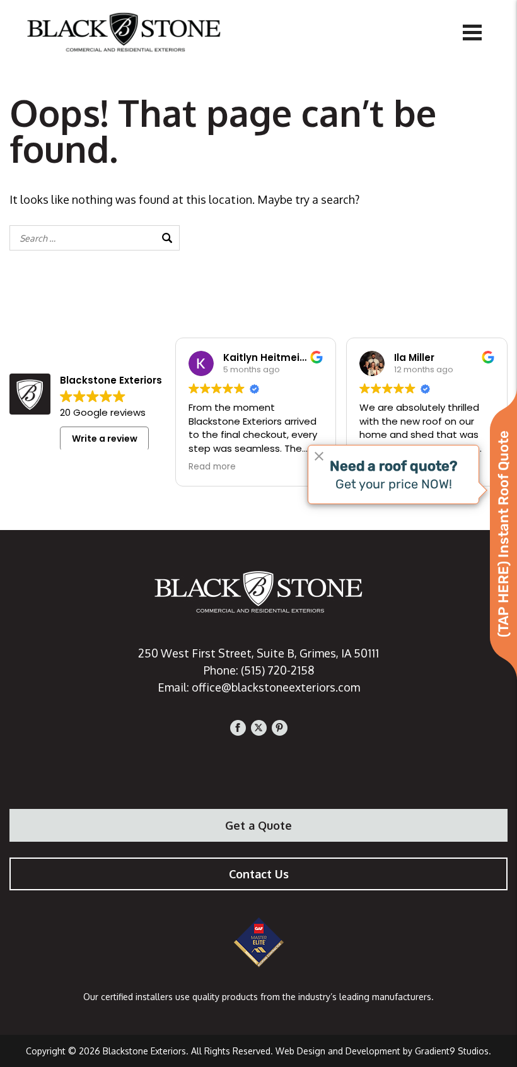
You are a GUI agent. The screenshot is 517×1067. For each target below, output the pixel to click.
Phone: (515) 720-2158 (259, 670)
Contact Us (259, 874)
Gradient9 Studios (452, 1051)
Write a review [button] (104, 438)
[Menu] (472, 31)
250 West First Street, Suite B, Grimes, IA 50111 (258, 653)
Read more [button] (212, 467)
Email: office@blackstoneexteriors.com (259, 687)
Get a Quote (258, 825)
